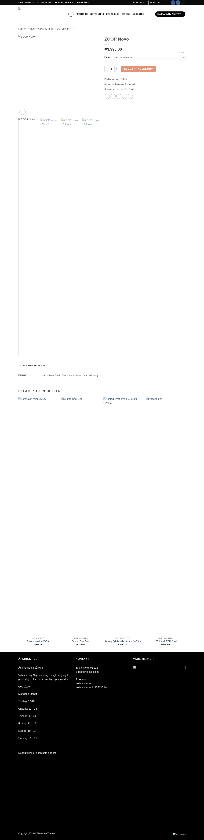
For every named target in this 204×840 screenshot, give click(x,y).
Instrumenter (41, 29)
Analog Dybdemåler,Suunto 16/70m (123, 641)
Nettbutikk (97, 14)
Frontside (82, 14)
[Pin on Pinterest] (124, 96)
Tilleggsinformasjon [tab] (31, 365)
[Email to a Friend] (118, 96)
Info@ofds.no (91, 671)
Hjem (22, 29)
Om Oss (126, 14)
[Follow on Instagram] (178, 2)
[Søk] (70, 14)
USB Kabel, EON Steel (165, 641)
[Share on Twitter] (113, 96)
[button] (138, 2)
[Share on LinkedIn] (130, 96)
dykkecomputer (120, 89)
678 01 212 (91, 667)
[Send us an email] (183, 2)
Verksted (138, 14)
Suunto (132, 89)
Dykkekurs (112, 14)
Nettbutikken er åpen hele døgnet (37, 753)
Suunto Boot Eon (80, 641)
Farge (107, 57)
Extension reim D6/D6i (38, 641)
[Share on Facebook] (107, 96)
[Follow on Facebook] (173, 2)
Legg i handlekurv (138, 68)
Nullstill (181, 52)
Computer (65, 29)
